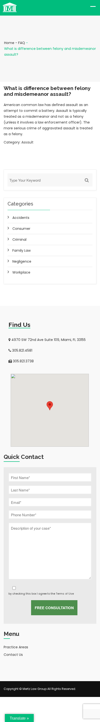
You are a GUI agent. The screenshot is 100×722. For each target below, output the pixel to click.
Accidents (20, 217)
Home (9, 42)
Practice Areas (16, 647)
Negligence (21, 261)
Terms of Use (65, 594)
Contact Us (13, 654)
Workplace (21, 272)
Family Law (21, 250)
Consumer (21, 228)
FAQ (21, 42)
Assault (27, 142)
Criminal (19, 239)
